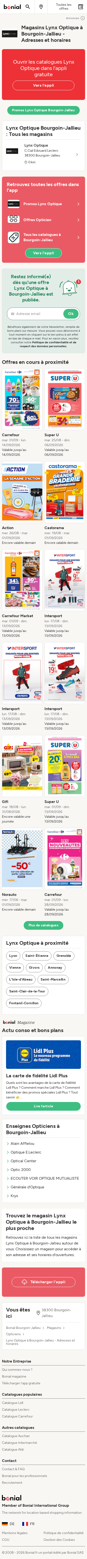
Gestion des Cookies (59, 1540)
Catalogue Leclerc (15, 1410)
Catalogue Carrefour (17, 1416)
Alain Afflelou (22, 1143)
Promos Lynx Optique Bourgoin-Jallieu (43, 110)
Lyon (13, 956)
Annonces (72, 18)
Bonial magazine (14, 1376)
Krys (14, 1195)
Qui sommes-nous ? (17, 1370)
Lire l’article (43, 1106)
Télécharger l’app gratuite (21, 1383)
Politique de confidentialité (64, 1533)
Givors (34, 968)
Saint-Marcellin (53, 979)
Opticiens (13, 1334)
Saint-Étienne (36, 956)
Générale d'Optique (27, 1187)
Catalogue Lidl (12, 1403)
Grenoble (64, 956)
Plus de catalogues (43, 925)
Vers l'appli (43, 85)
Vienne (15, 968)
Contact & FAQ (13, 1469)
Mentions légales (15, 1533)
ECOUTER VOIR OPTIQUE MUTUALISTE (45, 1178)
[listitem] (22, 412)
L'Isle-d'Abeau (20, 979)
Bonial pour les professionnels (24, 1476)
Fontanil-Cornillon (23, 1003)
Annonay (55, 968)
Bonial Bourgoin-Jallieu (23, 1328)
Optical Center (23, 1161)
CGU (5, 1540)
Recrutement (12, 1483)
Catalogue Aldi (13, 1449)
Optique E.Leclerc (26, 1152)
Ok (71, 313)
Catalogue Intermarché (19, 1443)
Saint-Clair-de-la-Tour (27, 991)
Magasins (54, 1328)
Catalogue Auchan (16, 1436)
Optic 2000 (21, 1169)
